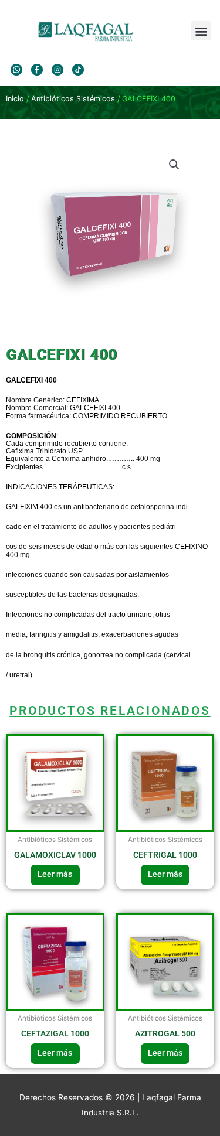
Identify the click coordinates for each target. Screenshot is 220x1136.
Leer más (55, 874)
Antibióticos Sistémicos (73, 98)
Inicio (15, 98)
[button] (201, 30)
